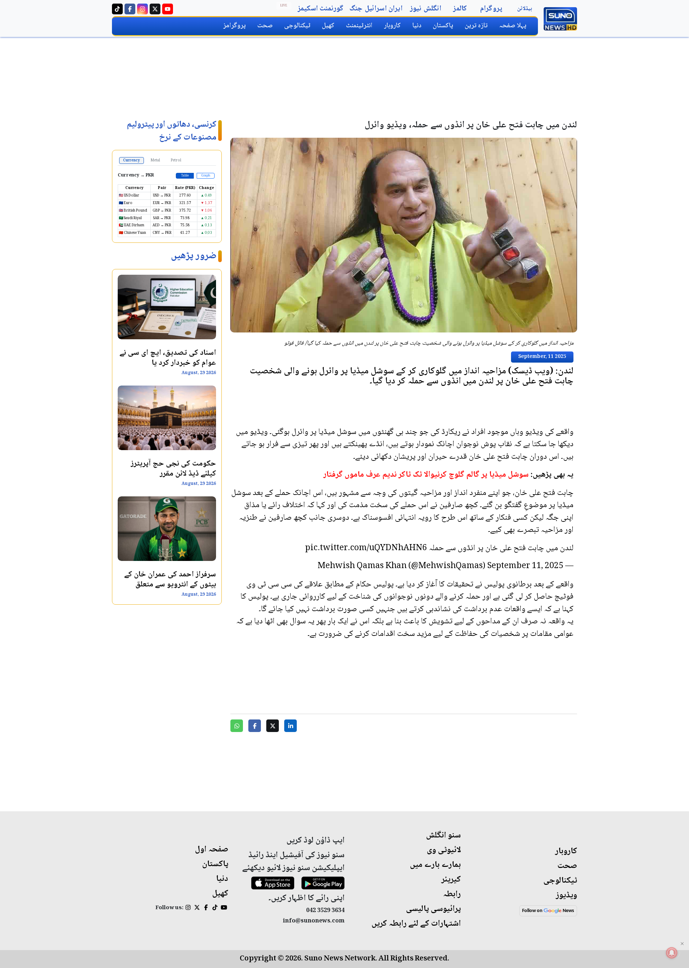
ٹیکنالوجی (297, 26)
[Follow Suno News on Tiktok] (117, 9)
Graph (205, 175)
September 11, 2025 (525, 566)
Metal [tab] (155, 160)
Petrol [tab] (176, 160)
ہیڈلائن (524, 9)
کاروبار (392, 26)
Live (283, 5)
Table (185, 175)
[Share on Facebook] (254, 725)
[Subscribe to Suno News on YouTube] (167, 9)
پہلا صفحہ (512, 26)
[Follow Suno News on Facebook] (130, 9)
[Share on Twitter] (272, 725)
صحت (265, 26)
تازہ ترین (476, 26)
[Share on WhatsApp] (236, 725)
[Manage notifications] (672, 953)
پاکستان (443, 26)
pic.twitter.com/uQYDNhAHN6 (366, 548)
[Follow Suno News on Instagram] (142, 9)
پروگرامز (234, 26)
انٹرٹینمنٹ (359, 26)
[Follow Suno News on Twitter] (155, 9)
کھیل (328, 26)
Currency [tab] (131, 160)
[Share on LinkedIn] (290, 725)
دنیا (416, 26)
